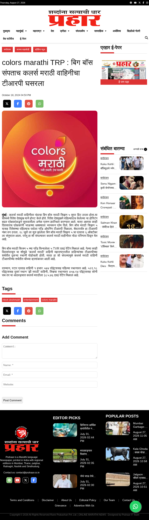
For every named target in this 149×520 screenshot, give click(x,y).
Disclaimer (48, 500)
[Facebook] (143, 3)
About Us (66, 500)
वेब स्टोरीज (8, 38)
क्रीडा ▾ (64, 30)
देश (52, 30)
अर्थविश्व (117, 30)
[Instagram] (147, 3)
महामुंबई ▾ (21, 30)
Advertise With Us (84, 505)
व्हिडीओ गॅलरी (133, 30)
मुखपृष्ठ (6, 30)
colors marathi (49, 299)
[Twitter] (140, 3)
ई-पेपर (23, 38)
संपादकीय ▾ (82, 30)
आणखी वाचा (139, 149)
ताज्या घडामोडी (23, 49)
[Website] (131, 3)
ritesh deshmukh (11, 299)
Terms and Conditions (22, 500)
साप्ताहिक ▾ (100, 30)
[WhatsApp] (39, 103)
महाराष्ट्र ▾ (39, 30)
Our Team (109, 500)
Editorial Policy (87, 500)
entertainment (31, 299)
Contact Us (128, 500)
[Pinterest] (29, 103)
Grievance (60, 505)
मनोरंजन (7, 49)
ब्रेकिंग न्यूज (40, 49)
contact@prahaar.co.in (28, 472)
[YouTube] (135, 3)
